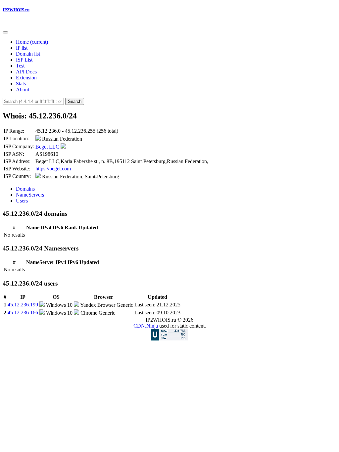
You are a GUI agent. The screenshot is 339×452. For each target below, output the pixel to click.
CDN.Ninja (145, 326)
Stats (21, 83)
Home (32, 42)
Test (20, 65)
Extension (26, 77)
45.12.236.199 (23, 304)
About (22, 89)
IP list (21, 48)
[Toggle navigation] (5, 32)
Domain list (28, 54)
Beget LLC (48, 147)
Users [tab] (22, 200)
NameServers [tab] (30, 195)
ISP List (24, 60)
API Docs (26, 71)
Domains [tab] (25, 189)
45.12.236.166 (23, 312)
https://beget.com (53, 168)
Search (74, 101)
